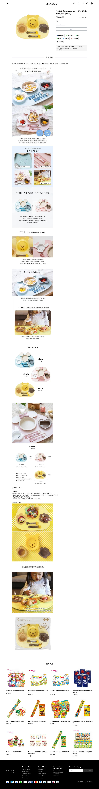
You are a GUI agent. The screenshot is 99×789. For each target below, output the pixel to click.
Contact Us (25, 778)
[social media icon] (6, 770)
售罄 (71, 29)
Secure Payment (26, 773)
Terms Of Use (26, 767)
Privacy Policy (25, 775)
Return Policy (25, 771)
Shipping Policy (26, 769)
